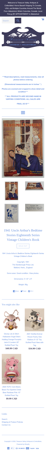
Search (4, 419)
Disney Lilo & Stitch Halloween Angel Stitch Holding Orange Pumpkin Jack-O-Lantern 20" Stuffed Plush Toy (11, 339)
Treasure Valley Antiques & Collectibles (28, 441)
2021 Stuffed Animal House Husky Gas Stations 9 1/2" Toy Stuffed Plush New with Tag (34, 339)
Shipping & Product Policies (12, 422)
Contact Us (6, 424)
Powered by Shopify (23, 444)
